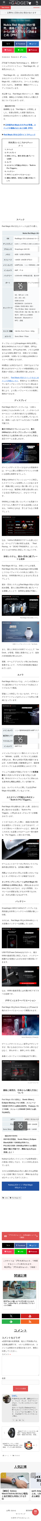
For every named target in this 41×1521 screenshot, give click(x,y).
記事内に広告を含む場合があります (21, 12)
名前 (3, 1378)
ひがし (14, 1395)
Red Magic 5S (16, 1198)
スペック (10, 149)
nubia (6, 1198)
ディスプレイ (11, 152)
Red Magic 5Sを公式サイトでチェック (20, 134)
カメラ (9, 162)
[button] (37, 802)
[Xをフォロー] (11, 1316)
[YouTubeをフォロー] (30, 1316)
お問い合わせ (11, 1510)
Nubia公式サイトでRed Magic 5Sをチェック (20, 1186)
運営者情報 (30, 1510)
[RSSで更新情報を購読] (30, 1321)
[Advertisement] (20, 200)
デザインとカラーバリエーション (19, 174)
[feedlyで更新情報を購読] (11, 1321)
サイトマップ (20, 1514)
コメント (6, 1354)
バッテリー (11, 171)
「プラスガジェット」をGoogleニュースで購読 (21, 1236)
